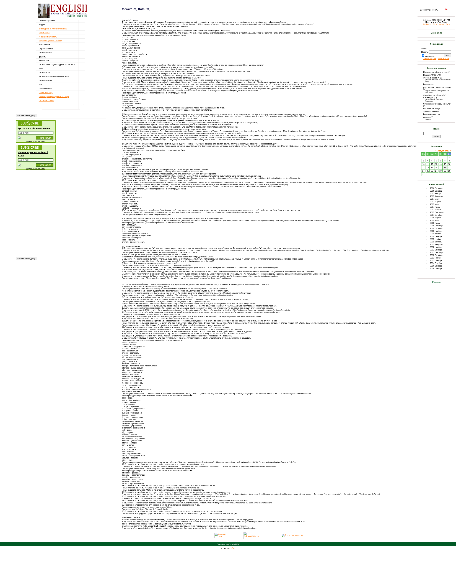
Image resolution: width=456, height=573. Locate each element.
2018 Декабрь (436, 268)
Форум (42, 25)
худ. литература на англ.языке (437, 87)
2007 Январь (436, 193)
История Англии (430, 108)
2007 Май (434, 204)
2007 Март (434, 199)
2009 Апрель (435, 218)
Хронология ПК (430, 111)
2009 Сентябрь (437, 226)
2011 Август (435, 234)
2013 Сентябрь (437, 252)
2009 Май (434, 220)
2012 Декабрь (436, 250)
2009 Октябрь (436, 228)
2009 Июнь (435, 223)
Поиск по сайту (46, 93)
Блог (41, 69)
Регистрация (438, 24)
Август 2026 (443, 151)
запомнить (429, 56)
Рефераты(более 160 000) (50, 41)
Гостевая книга (45, 89)
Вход (448, 24)
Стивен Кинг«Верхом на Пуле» (437, 104)
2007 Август (435, 210)
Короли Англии (429, 114)
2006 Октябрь (436, 188)
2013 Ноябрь (436, 258)
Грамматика (44, 33)
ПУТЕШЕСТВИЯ (46, 101)
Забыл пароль (429, 58)
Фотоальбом (44, 45)
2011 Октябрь (436, 236)
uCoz (233, 548)
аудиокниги (44, 61)
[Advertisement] (163, 14)
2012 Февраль (436, 244)
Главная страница (47, 21)
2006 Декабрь (436, 191)
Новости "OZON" (431, 75)
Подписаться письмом (35, 141)
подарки (427, 117)
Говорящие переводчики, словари (54, 96)
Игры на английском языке (435, 72)
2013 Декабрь (436, 260)
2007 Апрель (435, 202)
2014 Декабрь (436, 263)
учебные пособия (431, 78)
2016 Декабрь (436, 266)
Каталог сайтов (45, 81)
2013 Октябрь (436, 255)
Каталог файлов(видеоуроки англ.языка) (57, 65)
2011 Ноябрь (435, 239)
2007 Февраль (436, 196)
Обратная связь (46, 49)
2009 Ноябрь (436, 231)
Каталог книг (44, 73)
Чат (40, 84)
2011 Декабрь (436, 242)
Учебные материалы (48, 37)
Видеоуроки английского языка (53, 29)
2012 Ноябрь (436, 247)
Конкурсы (427, 84)
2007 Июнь (435, 207)
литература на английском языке (54, 76)
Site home (427, 24)
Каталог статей (45, 53)
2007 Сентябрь (437, 212)
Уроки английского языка (34, 128)
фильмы (42, 57)
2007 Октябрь (436, 215)
